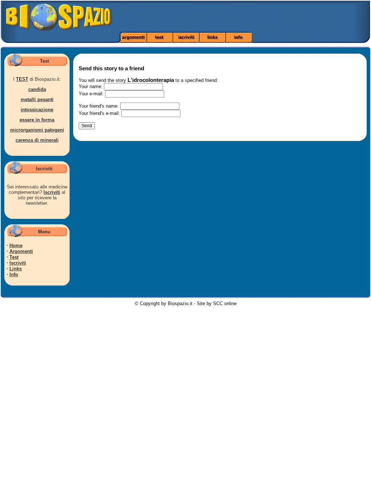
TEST (22, 79)
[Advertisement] (261, 16)
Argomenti (21, 251)
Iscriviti (51, 192)
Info (13, 274)
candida (37, 89)
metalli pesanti (37, 99)
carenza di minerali (37, 140)
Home (15, 245)
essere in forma (37, 119)
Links (15, 268)
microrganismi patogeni (37, 130)
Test (13, 257)
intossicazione (37, 109)
